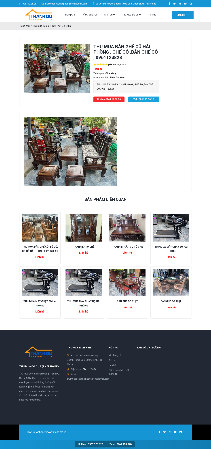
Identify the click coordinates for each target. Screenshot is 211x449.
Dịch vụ (108, 14)
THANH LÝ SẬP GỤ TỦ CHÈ (127, 246)
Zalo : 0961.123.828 (120, 444)
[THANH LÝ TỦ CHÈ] (83, 227)
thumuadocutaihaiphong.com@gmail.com (66, 3)
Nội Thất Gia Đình (61, 25)
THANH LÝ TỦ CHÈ (83, 246)
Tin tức (152, 14)
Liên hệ (181, 14)
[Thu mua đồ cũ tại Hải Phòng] (39, 15)
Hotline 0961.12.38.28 (109, 99)
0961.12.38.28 (29, 3)
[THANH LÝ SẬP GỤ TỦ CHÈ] (127, 227)
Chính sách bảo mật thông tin (119, 372)
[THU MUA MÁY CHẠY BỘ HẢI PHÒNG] (171, 227)
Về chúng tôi (90, 14)
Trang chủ (70, 14)
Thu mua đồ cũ (130, 14)
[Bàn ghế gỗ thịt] (127, 282)
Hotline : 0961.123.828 (90, 444)
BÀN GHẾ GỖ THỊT (127, 301)
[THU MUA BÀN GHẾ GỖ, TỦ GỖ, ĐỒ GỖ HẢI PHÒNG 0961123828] (40, 227)
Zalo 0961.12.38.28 (143, 99)
